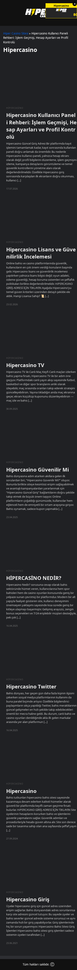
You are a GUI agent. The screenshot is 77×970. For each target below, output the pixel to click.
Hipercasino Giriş (27, 899)
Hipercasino (15, 107)
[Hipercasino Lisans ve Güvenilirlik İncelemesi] (38, 217)
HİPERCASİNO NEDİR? (33, 577)
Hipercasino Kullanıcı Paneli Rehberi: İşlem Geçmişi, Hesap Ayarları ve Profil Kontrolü (41, 125)
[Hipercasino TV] (38, 333)
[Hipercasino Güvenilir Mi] (38, 437)
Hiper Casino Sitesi (15, 33)
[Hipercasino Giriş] (38, 867)
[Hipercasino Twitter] (38, 654)
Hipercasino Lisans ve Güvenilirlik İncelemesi (41, 253)
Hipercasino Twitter (31, 686)
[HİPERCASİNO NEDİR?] (38, 546)
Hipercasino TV (25, 365)
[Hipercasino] (38, 759)
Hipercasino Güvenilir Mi (37, 469)
